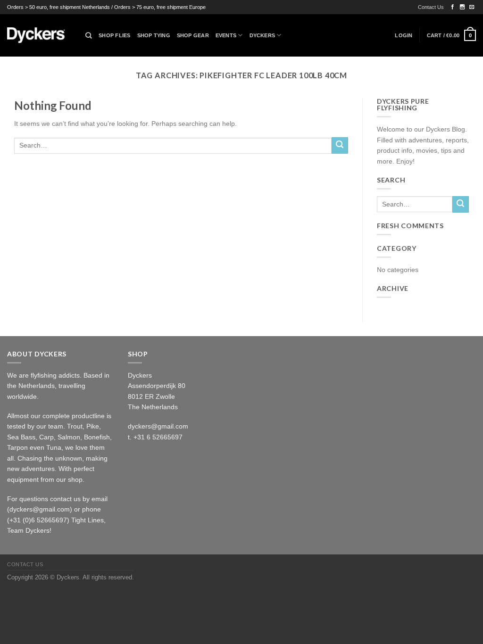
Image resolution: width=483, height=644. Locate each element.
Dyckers (262, 35)
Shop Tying (153, 35)
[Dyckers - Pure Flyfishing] (39, 35)
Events (226, 35)
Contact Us (431, 7)
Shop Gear (193, 35)
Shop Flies (114, 35)
